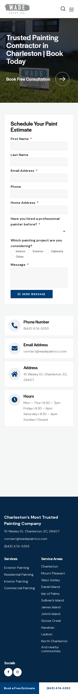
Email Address (23, 170)
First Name (20, 139)
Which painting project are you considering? (36, 243)
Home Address (23, 202)
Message (18, 264)
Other (20, 257)
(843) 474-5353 (16, 546)
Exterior (38, 251)
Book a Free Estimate (19, 688)
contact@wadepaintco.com (25, 539)
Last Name (19, 155)
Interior (21, 251)
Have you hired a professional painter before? (35, 221)
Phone (16, 186)
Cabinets (57, 251)
